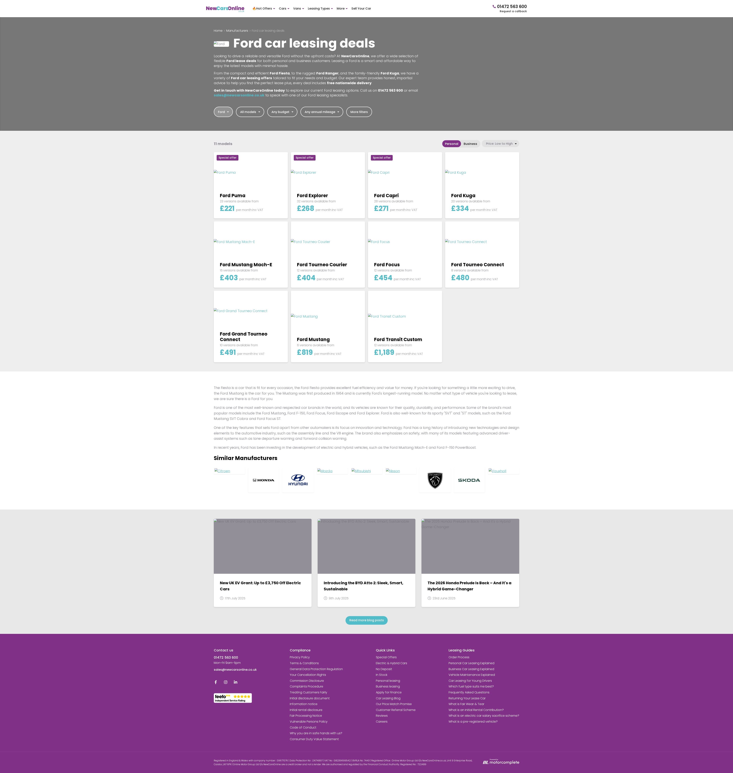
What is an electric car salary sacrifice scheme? (484, 715)
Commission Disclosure (307, 681)
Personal (451, 144)
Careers (381, 721)
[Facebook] (216, 683)
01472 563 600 (226, 657)
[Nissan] (401, 471)
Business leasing (388, 686)
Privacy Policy (300, 657)
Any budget (280, 112)
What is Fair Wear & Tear (466, 704)
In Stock (381, 675)
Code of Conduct (303, 727)
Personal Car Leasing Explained (471, 663)
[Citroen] (229, 471)
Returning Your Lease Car (467, 698)
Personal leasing (388, 681)
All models (248, 112)
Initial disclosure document (310, 698)
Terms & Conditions (304, 663)
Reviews (382, 715)
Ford (221, 112)
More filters (359, 112)
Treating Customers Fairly (308, 692)
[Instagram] (226, 683)
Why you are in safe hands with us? (316, 733)
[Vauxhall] (503, 471)
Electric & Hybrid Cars (391, 663)
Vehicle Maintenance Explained (472, 675)
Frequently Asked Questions (469, 692)
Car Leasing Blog (388, 698)
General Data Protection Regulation (316, 669)
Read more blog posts (366, 620)
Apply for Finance (389, 692)
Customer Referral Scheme (396, 710)
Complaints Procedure (306, 686)
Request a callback (513, 11)
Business (470, 144)
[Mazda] (332, 471)
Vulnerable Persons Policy (309, 721)
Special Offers (386, 657)
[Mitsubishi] (366, 471)
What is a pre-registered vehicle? (473, 721)
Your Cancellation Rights (308, 675)
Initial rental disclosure (306, 710)
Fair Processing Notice (306, 715)
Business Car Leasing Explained (471, 669)
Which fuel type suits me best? (471, 686)
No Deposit (384, 669)
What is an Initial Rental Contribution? (476, 710)
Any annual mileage (320, 112)
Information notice (303, 704)
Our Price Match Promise (394, 704)
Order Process (459, 657)
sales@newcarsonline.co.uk (235, 669)
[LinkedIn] (236, 683)
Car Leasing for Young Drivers (470, 681)
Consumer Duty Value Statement (314, 739)
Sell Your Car (361, 8)
